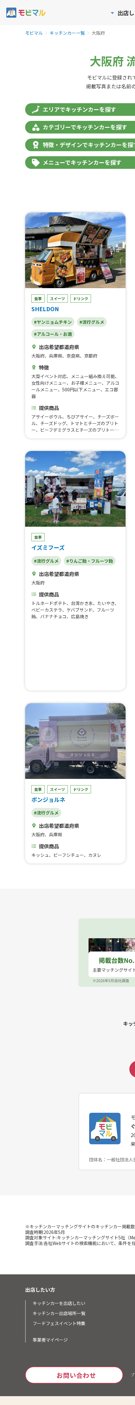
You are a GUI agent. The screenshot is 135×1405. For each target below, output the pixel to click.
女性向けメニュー (49, 383)
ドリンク (80, 298)
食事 (38, 298)
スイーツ (57, 298)
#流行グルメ (91, 322)
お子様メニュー (86, 383)
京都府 (90, 356)
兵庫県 (55, 356)
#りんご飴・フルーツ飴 (89, 561)
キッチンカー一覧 (67, 33)
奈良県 (73, 356)
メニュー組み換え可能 (93, 376)
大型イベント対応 (49, 376)
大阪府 (38, 356)
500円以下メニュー (81, 389)
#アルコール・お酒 (53, 334)
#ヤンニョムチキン (53, 322)
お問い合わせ (76, 1375)
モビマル (34, 33)
